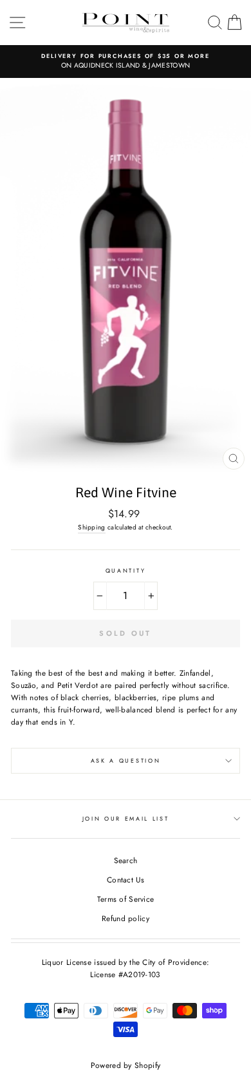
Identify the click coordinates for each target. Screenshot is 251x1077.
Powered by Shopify (125, 1065)
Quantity (125, 570)
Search (126, 860)
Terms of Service (125, 898)
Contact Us (125, 879)
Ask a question (126, 760)
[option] (125, 61)
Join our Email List (125, 818)
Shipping (91, 527)
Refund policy (125, 918)
